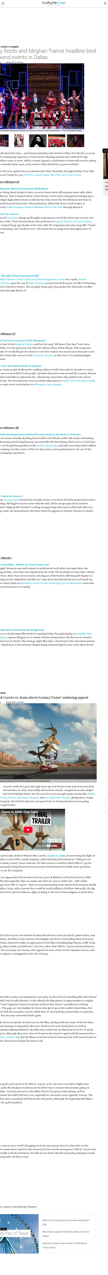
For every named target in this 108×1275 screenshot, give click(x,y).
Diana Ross (12, 217)
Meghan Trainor (24, 344)
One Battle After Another (57, 797)
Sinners (12, 797)
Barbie (91, 793)
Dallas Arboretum (47, 445)
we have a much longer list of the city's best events (52, 174)
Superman (22, 797)
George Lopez (11, 499)
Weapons (34, 797)
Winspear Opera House (48, 384)
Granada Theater (43, 355)
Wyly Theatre (36, 283)
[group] (19, 140)
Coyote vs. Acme (56, 855)
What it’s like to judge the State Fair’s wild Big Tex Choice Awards (65, 1234)
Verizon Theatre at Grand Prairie (72, 221)
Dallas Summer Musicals (20, 207)
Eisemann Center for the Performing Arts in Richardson (51, 583)
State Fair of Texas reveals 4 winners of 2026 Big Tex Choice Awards (64, 1245)
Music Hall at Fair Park (50, 207)
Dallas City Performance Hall (78, 380)
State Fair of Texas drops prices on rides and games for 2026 (65, 1222)
